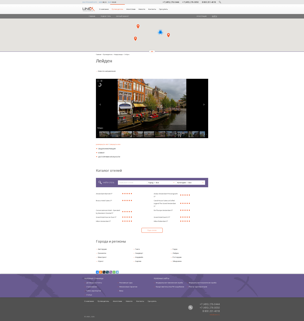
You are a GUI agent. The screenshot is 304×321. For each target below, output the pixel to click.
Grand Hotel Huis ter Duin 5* (106, 217)
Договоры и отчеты (94, 283)
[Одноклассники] (100, 272)
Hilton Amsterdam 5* (103, 221)
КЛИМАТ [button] (101, 153)
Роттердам (177, 257)
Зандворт (139, 253)
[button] (138, 26)
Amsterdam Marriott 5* (104, 194)
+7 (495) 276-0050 (190, 2)
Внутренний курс (90, 2)
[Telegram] (117, 272)
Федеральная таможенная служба (169, 283)
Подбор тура (106, 16)
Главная (92, 16)
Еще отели (152, 230)
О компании (104, 9)
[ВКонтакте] (97, 272)
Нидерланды (118, 54)
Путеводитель (117, 9)
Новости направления (107, 71)
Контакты (152, 9)
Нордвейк (139, 257)
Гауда (175, 249)
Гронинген (102, 253)
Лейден (176, 253)
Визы (121, 291)
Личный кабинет (122, 16)
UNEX (89, 9)
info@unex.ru (215, 315)
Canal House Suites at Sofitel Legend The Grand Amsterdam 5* (165, 203)
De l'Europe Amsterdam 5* (163, 210)
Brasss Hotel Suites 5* (104, 200)
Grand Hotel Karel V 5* (162, 217)
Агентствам (130, 9)
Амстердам (102, 249)
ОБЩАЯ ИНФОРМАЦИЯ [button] (107, 149)
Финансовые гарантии (128, 287)
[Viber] (110, 272)
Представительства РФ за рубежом (170, 287)
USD (100, 2)
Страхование (91, 287)
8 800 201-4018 (209, 2)
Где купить (163, 9)
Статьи (89, 295)
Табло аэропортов (93, 291)
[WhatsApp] (114, 272)
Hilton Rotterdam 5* (161, 221)
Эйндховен (177, 261)
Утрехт (101, 261)
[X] (104, 272)
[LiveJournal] (107, 272)
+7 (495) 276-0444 (171, 2)
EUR (109, 2)
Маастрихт (102, 257)
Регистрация (202, 16)
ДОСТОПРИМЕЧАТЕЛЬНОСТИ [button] (109, 157)
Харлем (138, 261)
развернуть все (102, 144)
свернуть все (115, 144)
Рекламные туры (126, 283)
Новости (142, 9)
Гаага (137, 249)
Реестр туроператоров (198, 287)
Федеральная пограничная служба (202, 283)
